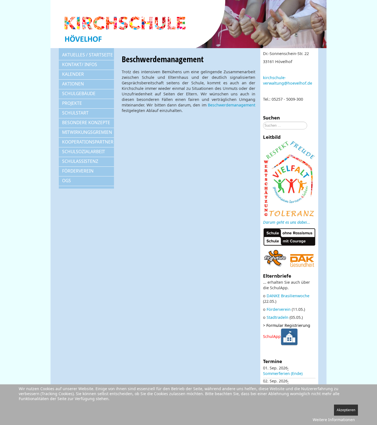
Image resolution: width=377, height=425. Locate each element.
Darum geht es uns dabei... (286, 222)
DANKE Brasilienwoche (288, 295)
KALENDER (73, 74)
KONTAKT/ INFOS (79, 64)
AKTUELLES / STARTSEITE (87, 54)
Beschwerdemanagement (231, 105)
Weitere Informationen (334, 419)
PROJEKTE (72, 103)
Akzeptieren (346, 410)
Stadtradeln (277, 317)
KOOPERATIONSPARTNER (87, 141)
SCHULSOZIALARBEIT (83, 151)
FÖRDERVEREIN (78, 170)
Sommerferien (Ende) (282, 373)
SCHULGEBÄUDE (78, 93)
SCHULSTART (75, 112)
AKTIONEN (73, 83)
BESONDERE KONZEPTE (86, 122)
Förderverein (279, 309)
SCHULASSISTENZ (80, 161)
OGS (66, 180)
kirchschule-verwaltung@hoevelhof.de (287, 80)
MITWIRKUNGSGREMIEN (87, 132)
